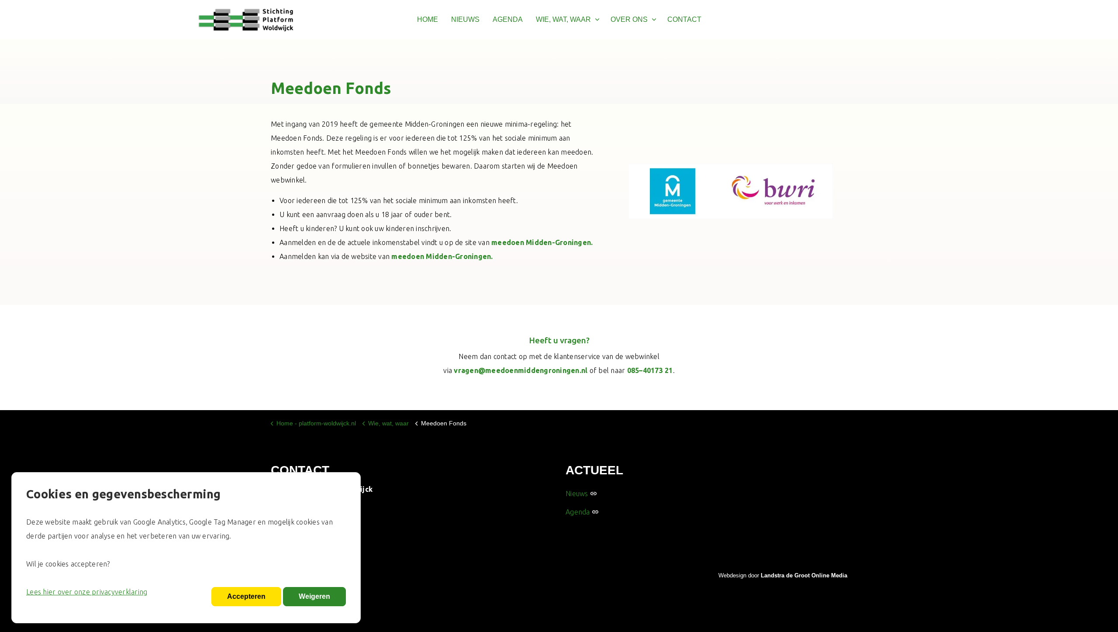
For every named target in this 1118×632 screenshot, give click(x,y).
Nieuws (577, 493)
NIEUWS (465, 19)
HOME (427, 19)
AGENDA (508, 19)
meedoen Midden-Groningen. (542, 242)
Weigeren (314, 596)
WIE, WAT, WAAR (563, 19)
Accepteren (246, 596)
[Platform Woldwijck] (246, 20)
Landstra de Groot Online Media (804, 575)
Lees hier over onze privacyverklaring (86, 592)
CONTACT (684, 19)
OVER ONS (629, 19)
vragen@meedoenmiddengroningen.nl (520, 370)
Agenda (578, 512)
